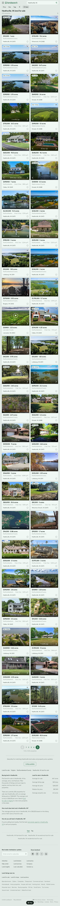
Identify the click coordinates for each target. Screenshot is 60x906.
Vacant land (5, 890)
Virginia (13, 770)
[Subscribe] (26, 854)
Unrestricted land (15, 890)
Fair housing (50, 899)
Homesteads (5, 884)
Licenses (47, 901)
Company (29, 864)
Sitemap (34, 901)
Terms (51, 901)
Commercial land (38, 881)
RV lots (30, 887)
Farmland (47, 881)
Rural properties (22, 887)
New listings (40, 901)
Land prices (30, 861)
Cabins (14, 881)
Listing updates (30, 764)
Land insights (6, 867)
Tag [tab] (32, 831)
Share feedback (35, 850)
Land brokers (17, 861)
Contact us (30, 867)
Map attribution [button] (17, 899)
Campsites (21, 881)
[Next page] (38, 747)
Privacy (56, 901)
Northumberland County (24, 770)
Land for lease (15, 877)
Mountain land (6, 887)
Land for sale (6, 770)
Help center (5, 864)
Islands (43, 884)
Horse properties (15, 884)
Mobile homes (50, 884)
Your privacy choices (40, 899)
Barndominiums (6, 881)
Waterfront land (26, 890)
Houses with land (26, 884)
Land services (18, 864)
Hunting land (36, 884)
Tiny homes (45, 887)
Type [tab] (28, 831)
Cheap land (28, 881)
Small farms (37, 887)
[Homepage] (11, 3)
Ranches (14, 887)
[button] (2, 3)
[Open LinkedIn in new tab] (46, 854)
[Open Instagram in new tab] (37, 854)
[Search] (56, 3)
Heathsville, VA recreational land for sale (40, 835)
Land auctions (24, 877)
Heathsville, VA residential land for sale (30, 838)
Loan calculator (18, 867)
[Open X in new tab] (42, 854)
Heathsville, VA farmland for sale (17, 835)
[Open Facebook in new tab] (33, 854)
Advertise (4, 861)
